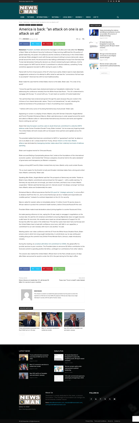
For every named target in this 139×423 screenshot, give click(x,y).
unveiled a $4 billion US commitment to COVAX (50, 244)
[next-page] (23, 334)
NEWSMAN (26, 39)
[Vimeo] (116, 1)
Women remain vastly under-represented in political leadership (73, 368)
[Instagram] (111, 1)
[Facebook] (108, 1)
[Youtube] (119, 1)
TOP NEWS (39, 25)
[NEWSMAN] (20, 39)
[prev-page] (20, 334)
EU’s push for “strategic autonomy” (62, 192)
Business (22, 325)
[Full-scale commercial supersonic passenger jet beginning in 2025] (58, 378)
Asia (43, 325)
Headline (28, 25)
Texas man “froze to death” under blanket (72, 280)
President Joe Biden (33, 50)
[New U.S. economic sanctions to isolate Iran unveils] (52, 319)
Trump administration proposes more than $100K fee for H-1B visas (39, 356)
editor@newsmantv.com (56, 402)
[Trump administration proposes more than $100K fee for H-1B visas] (29, 319)
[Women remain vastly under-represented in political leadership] (94, 66)
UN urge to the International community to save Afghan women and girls (108, 55)
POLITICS (33, 25)
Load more (104, 73)
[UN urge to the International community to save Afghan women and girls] (94, 56)
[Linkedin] (96, 399)
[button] (117, 17)
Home (20, 22)
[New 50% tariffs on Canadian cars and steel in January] (74, 319)
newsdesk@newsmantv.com (73, 402)
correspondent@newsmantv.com (55, 404)
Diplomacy (26, 22)
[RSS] (105, 399)
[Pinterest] (100, 399)
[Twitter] (114, 1)
